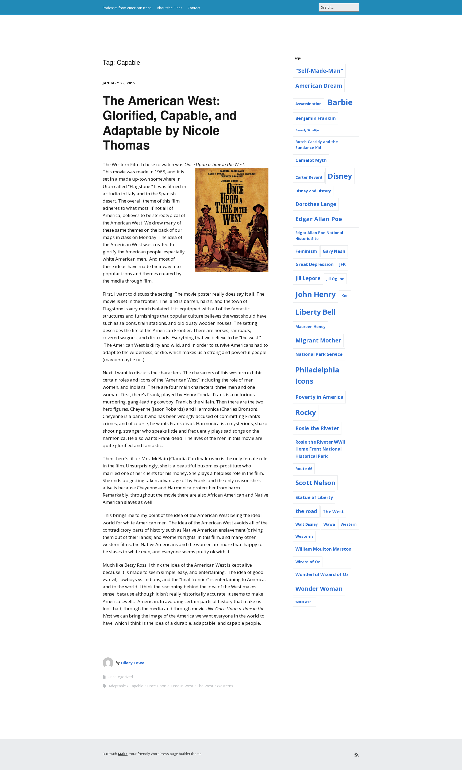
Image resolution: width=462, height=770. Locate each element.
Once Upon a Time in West (170, 685)
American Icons (136, 32)
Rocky (305, 412)
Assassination (308, 103)
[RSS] (356, 754)
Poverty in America (319, 397)
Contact (194, 7)
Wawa (329, 524)
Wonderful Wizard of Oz (322, 574)
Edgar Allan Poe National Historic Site (319, 235)
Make (123, 753)
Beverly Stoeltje (307, 130)
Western (349, 524)
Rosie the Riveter (317, 428)
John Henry (315, 294)
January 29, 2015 (119, 83)
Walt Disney (306, 524)
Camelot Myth (311, 160)
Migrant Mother (318, 340)
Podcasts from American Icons (127, 7)
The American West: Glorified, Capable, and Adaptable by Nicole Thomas (170, 122)
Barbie (340, 102)
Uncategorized (120, 676)
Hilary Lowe (132, 662)
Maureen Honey (310, 326)
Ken (345, 295)
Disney (340, 176)
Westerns (225, 685)
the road (306, 511)
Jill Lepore (308, 278)
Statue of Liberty (314, 497)
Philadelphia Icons (317, 375)
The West (205, 685)
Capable (136, 685)
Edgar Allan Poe (318, 219)
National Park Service (318, 354)
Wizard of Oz (307, 561)
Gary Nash (334, 251)
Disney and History (313, 190)
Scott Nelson (315, 482)
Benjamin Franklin (315, 118)
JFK (342, 264)
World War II (304, 602)
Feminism (306, 251)
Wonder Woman (319, 588)
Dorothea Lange (315, 204)
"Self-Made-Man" (319, 70)
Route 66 (303, 468)
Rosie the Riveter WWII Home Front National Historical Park (320, 449)
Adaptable (117, 685)
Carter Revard (308, 177)
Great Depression (314, 264)
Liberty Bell (315, 312)
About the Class (169, 7)
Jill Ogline (335, 278)
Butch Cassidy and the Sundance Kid (316, 144)
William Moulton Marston (323, 549)
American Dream (318, 85)
